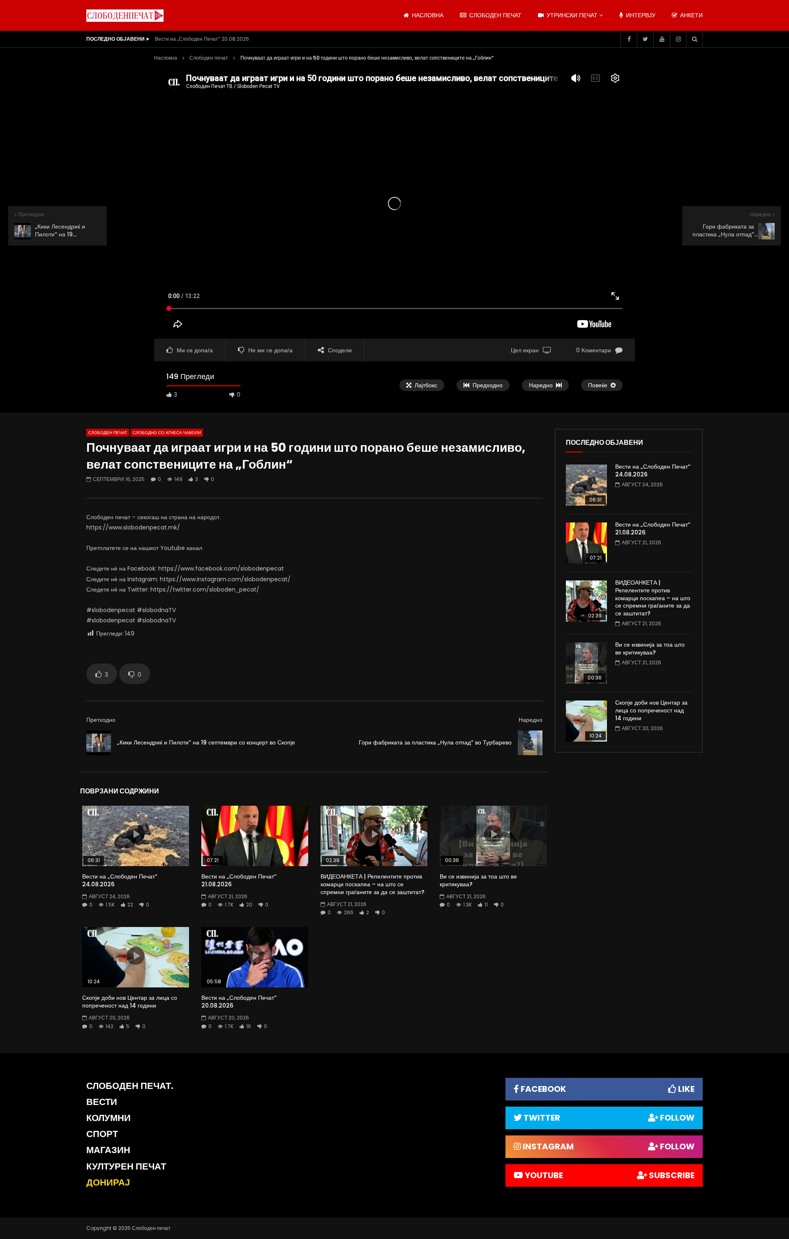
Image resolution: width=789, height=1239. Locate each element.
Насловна (165, 57)
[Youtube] (661, 39)
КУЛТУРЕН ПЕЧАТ (126, 1166)
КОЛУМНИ (108, 1118)
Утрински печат (571, 15)
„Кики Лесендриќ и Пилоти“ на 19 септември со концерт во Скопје (206, 742)
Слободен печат (494, 15)
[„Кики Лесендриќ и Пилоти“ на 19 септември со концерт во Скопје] (98, 742)
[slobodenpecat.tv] (125, 15)
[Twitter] (645, 39)
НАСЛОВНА (426, 15)
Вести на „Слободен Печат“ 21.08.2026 (239, 880)
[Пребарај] (694, 39)
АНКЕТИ (690, 15)
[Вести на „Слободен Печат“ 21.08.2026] (586, 543)
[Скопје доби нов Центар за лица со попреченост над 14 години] (586, 721)
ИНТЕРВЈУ (639, 15)
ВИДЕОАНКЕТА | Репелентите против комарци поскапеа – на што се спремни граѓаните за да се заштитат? (372, 884)
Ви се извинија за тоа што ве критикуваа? (478, 880)
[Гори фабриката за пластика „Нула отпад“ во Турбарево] (530, 742)
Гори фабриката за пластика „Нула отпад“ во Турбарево (435, 742)
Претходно (100, 720)
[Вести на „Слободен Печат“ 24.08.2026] (586, 485)
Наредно (530, 720)
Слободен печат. (129, 1086)
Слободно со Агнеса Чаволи (167, 433)
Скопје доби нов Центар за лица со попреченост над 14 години (129, 1002)
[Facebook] (629, 39)
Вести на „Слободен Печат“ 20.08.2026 (202, 38)
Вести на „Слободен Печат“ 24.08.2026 (119, 880)
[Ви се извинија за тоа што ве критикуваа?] (586, 663)
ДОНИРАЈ (108, 1182)
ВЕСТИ (101, 1102)
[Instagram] (678, 39)
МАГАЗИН (108, 1150)
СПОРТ (102, 1134)
